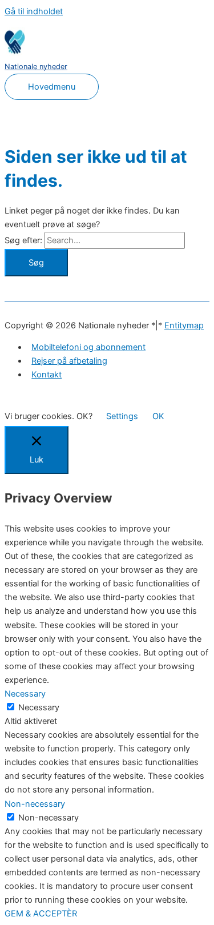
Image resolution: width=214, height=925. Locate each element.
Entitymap (184, 325)
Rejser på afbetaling (69, 361)
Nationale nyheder (36, 66)
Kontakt (46, 374)
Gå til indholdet (34, 11)
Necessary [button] (25, 694)
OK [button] (158, 416)
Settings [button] (122, 416)
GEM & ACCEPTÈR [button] (41, 913)
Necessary (38, 707)
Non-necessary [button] (35, 804)
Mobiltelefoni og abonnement (88, 347)
